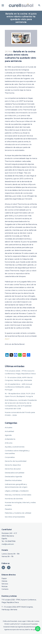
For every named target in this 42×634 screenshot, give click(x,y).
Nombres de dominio (14, 499)
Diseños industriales (13, 480)
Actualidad (9, 431)
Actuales (8, 427)
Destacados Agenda (13, 477)
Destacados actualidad (14, 473)
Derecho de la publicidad (15, 461)
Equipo (4, 578)
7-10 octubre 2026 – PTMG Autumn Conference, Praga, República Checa (19, 601)
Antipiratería (10, 439)
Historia (4, 581)
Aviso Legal (21, 621)
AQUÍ (7, 339)
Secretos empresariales (15, 517)
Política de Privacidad (10, 621)
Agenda (8, 435)
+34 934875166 (10, 541)
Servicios (5, 584)
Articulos (8, 443)
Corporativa (10, 457)
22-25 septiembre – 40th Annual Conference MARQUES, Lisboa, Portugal (18, 387)
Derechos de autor (13, 469)
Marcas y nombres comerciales (18, 495)
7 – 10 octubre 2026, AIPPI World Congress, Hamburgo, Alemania (17, 608)
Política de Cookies (33, 621)
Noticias (4, 586)
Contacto (5, 589)
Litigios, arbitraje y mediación (17, 491)
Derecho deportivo (13, 465)
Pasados (8, 509)
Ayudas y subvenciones (14, 447)
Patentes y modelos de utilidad (18, 513)
